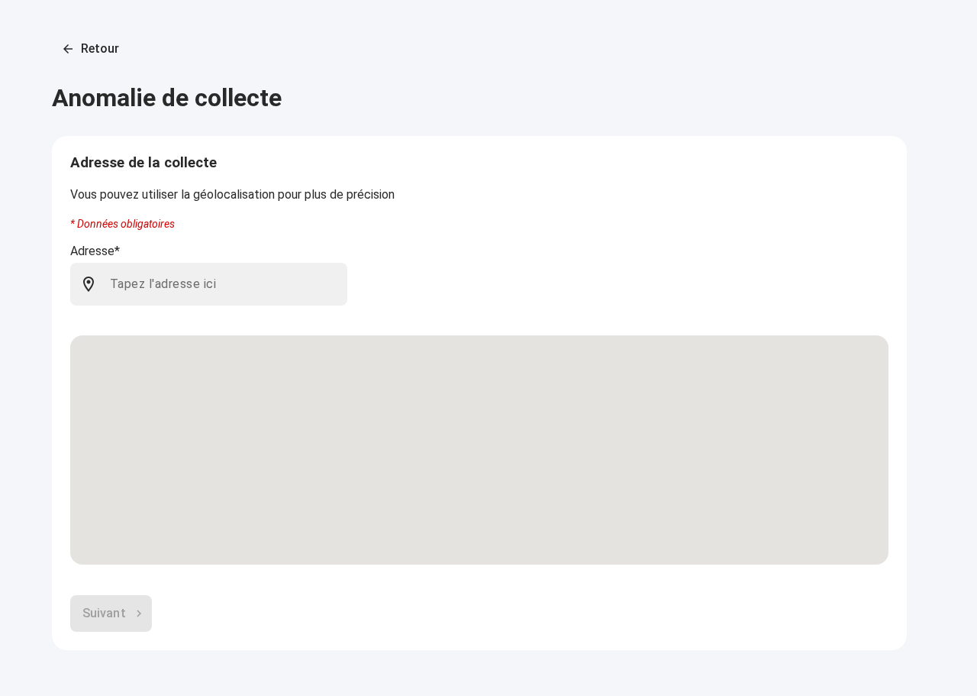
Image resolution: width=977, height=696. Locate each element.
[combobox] (222, 284)
